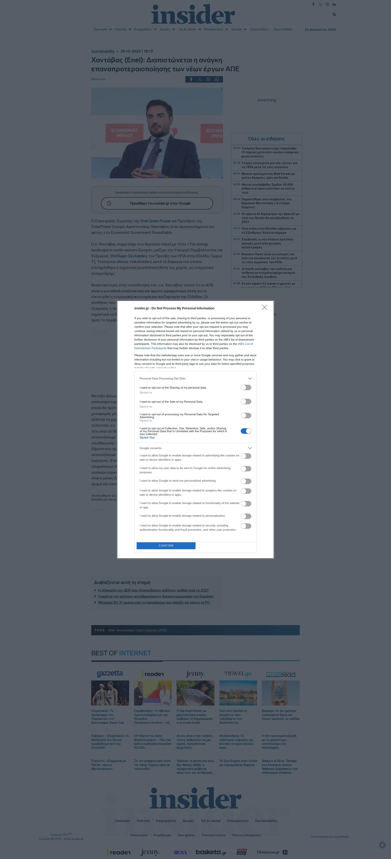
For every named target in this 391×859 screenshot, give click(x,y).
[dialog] (195, 430)
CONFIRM (166, 545)
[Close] (266, 308)
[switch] (246, 387)
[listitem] (195, 378)
